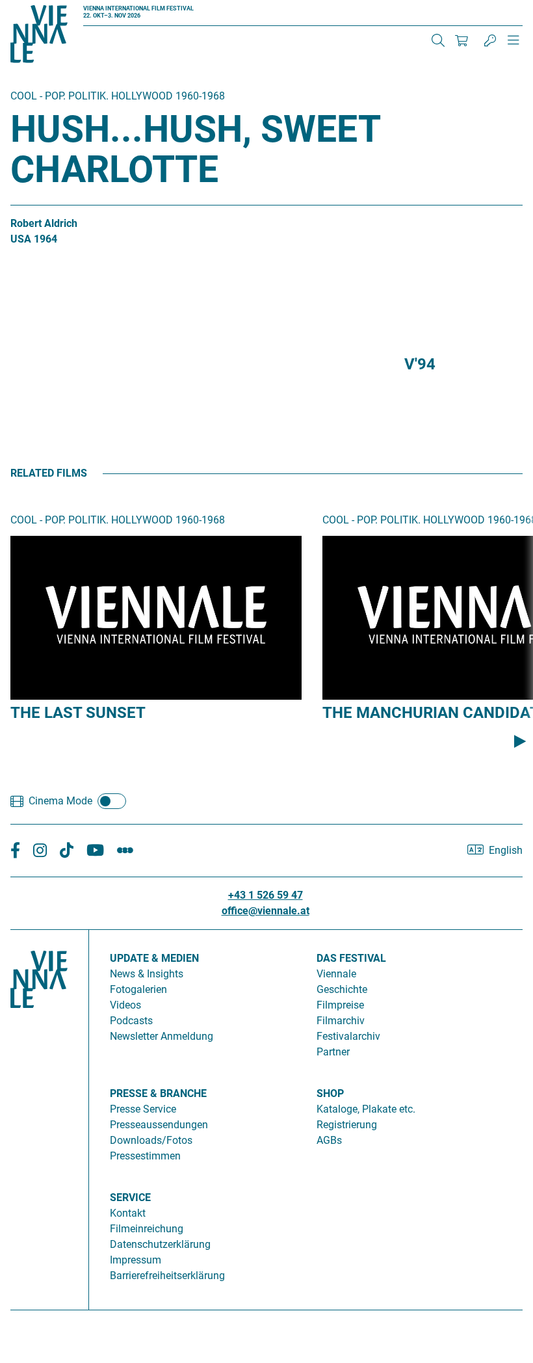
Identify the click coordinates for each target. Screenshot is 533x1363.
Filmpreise (340, 1005)
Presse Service (143, 1109)
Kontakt (128, 1213)
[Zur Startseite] (39, 36)
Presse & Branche (158, 1093)
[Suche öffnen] (438, 40)
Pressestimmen (145, 1156)
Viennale (336, 974)
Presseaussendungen (159, 1124)
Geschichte (342, 989)
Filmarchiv (341, 1020)
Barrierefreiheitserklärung (167, 1275)
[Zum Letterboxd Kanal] (125, 851)
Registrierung (347, 1124)
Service (130, 1197)
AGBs (329, 1140)
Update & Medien (154, 958)
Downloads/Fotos (151, 1140)
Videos (125, 1005)
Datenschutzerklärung (160, 1244)
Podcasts (131, 1020)
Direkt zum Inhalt (39, 7)
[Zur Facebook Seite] (15, 851)
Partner (333, 1052)
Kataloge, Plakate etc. (366, 1109)
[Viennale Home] (39, 1114)
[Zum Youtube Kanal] (95, 851)
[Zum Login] (490, 40)
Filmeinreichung (146, 1229)
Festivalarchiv (348, 1036)
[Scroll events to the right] (520, 741)
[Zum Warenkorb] (461, 40)
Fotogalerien (138, 989)
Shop (330, 1093)
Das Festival (351, 958)
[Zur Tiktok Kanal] (66, 851)
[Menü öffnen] (513, 45)
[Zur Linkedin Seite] (40, 851)
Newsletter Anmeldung (161, 1036)
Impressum (135, 1260)
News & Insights (146, 974)
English (506, 850)
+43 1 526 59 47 (265, 895)
